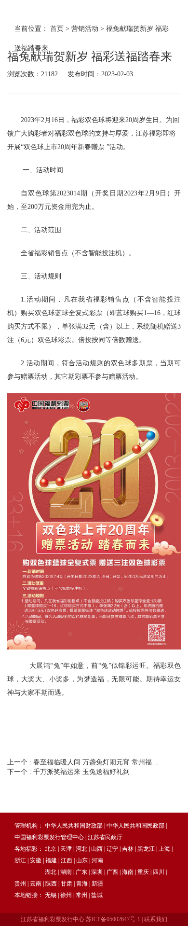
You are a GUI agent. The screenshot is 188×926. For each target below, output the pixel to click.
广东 (81, 872)
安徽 (35, 860)
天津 (66, 848)
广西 (112, 872)
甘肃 (66, 883)
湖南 (66, 872)
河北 (81, 848)
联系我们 (155, 919)
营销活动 (84, 28)
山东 (82, 860)
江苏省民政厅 (105, 837)
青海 (82, 883)
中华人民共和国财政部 (74, 825)
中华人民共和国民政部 (135, 825)
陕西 (51, 883)
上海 (164, 848)
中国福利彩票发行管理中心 (49, 837)
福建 (51, 860)
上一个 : (85, 762)
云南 (35, 883)
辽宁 (112, 848)
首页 (57, 28)
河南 (97, 860)
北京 (50, 848)
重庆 (143, 872)
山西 (97, 848)
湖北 (50, 872)
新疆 (97, 883)
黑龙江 (146, 848)
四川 (158, 872)
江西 (66, 860)
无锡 (50, 895)
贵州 (20, 883)
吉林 (128, 848)
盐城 (97, 895)
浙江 (20, 860)
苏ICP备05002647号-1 (113, 919)
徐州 (66, 895)
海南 (128, 872)
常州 (81, 895)
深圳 (97, 872)
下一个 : (68, 771)
